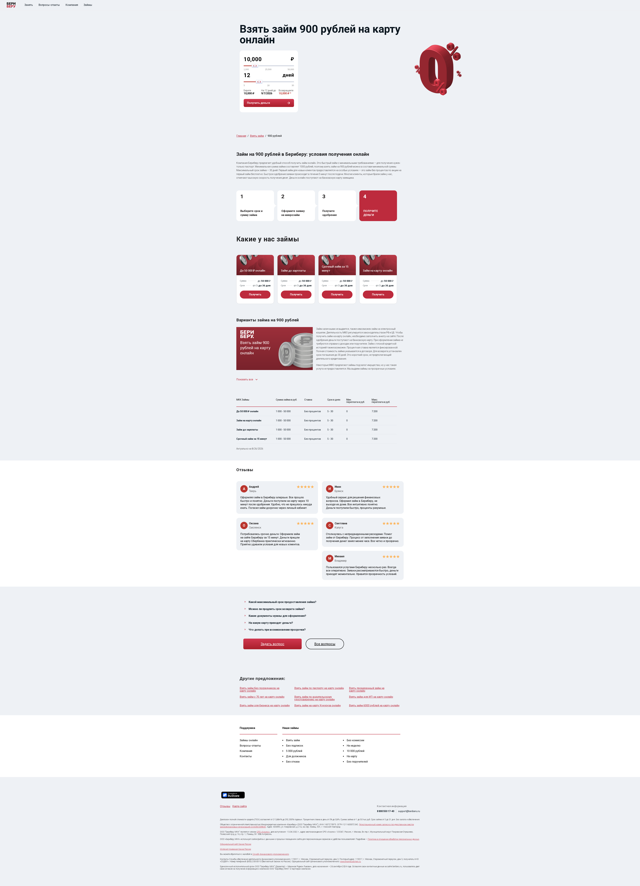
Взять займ (293, 740)
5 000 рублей (294, 751)
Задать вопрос (272, 644)
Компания (72, 5)
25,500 (268, 69)
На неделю (353, 745)
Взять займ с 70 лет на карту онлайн (262, 696)
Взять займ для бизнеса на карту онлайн (265, 705)
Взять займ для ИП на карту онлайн (371, 696)
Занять (28, 5)
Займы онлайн (249, 740)
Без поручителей (357, 761)
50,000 (291, 69)
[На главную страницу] (11, 5)
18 (268, 85)
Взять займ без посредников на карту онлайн (259, 689)
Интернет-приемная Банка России (235, 849)
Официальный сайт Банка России (235, 844)
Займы (88, 5)
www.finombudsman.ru (350, 861)
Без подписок (294, 745)
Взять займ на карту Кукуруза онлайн (317, 705)
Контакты (246, 756)
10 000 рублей (355, 751)
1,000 (246, 69)
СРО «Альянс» (263, 832)
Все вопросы (324, 644)
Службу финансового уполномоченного (270, 854)
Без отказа (293, 761)
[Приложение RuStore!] (233, 795)
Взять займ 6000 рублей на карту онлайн (374, 705)
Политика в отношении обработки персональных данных (393, 839)
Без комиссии (355, 740)
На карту (352, 756)
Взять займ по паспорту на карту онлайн (319, 688)
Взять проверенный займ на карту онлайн (366, 689)
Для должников (296, 756)
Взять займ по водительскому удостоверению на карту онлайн (314, 698)
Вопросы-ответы (49, 5)
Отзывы (225, 806)
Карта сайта (239, 806)
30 (293, 85)
